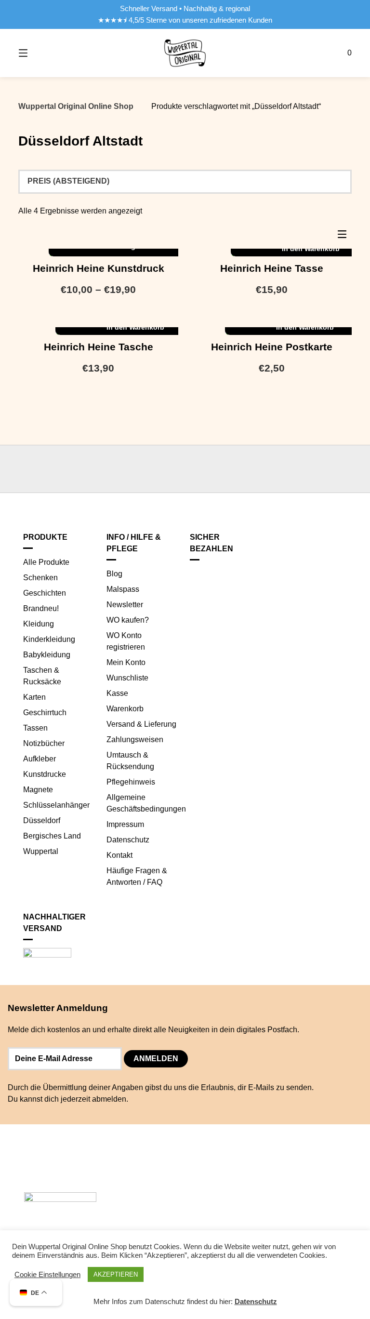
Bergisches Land (52, 836)
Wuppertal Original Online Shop (75, 106)
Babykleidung (46, 655)
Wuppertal (40, 851)
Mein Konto (125, 662)
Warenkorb (125, 709)
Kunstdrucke (44, 774)
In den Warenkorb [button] (135, 327)
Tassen (35, 728)
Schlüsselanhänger (56, 805)
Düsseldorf (41, 820)
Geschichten (44, 593)
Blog (114, 574)
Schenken (40, 577)
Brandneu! (41, 608)
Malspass (122, 589)
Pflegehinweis (130, 782)
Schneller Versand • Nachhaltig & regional (185, 9)
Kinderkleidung (49, 639)
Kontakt (119, 855)
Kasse (117, 693)
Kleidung (38, 624)
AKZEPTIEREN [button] (115, 1274)
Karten (34, 697)
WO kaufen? (127, 620)
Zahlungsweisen (134, 739)
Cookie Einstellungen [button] (47, 1275)
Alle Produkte (46, 562)
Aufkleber (39, 759)
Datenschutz (127, 840)
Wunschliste (127, 678)
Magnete (38, 790)
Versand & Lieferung (141, 724)
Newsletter (124, 604)
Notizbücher (44, 743)
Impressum (125, 824)
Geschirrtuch (44, 712)
